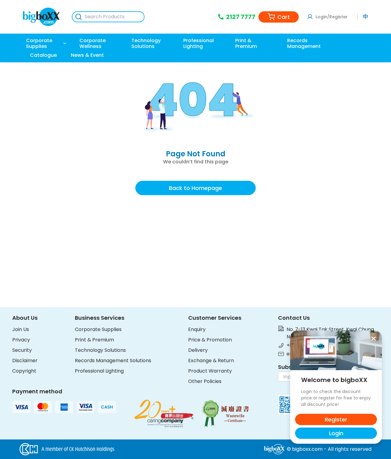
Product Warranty (210, 370)
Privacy (21, 339)
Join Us (20, 329)
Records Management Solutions (113, 360)
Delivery (198, 350)
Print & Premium (94, 339)
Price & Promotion (210, 339)
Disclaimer (25, 360)
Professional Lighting (99, 370)
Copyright (24, 370)
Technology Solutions (100, 350)
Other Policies (204, 381)
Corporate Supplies (98, 329)
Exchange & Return (211, 360)
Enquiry (197, 329)
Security (22, 350)
